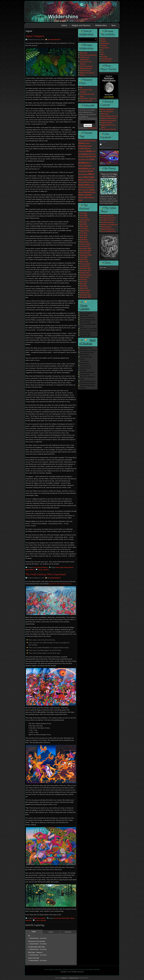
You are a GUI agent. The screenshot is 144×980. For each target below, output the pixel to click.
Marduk (80, 174)
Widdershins (63, 16)
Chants (81, 143)
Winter (93, 192)
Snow (80, 187)
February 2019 (85, 244)
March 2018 (84, 262)
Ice (91, 166)
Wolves (92, 197)
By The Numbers (107, 111)
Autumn (81, 140)
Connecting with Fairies (86, 358)
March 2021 (84, 226)
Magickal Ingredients (108, 120)
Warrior (80, 192)
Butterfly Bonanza (107, 229)
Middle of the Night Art (109, 224)
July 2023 (83, 213)
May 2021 (83, 222)
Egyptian (84, 154)
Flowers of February (87, 317)
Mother (80, 177)
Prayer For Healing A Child (87, 378)
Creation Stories (84, 148)
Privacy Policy (106, 61)
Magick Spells (102, 142)
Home (64, 25)
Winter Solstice (85, 195)
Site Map (104, 56)
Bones (94, 141)
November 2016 (85, 297)
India (57, 568)
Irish (90, 169)
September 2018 (86, 255)
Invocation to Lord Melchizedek (86, 353)
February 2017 (85, 290)
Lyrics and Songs (86, 66)
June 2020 (83, 228)
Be (29, 936)
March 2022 (84, 315)
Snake (92, 185)
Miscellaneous (85, 70)
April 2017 (83, 286)
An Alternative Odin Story (36, 947)
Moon (91, 174)
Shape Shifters (29, 570)
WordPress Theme (73, 977)
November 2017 (85, 270)
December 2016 (85, 295)
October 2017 (85, 273)
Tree (83, 190)
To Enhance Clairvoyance (84, 362)
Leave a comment (43, 570)
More (103, 54)
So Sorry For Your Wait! (88, 328)
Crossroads (81, 152)
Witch (87, 197)
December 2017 (85, 268)
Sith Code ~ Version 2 (35, 952)
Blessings (83, 53)
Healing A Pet (85, 374)
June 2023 (83, 215)
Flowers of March (86, 313)
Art (102, 50)
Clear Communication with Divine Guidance (88, 382)
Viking (92, 189)
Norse (80, 179)
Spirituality (105, 43)
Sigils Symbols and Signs (108, 126)
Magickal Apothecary (108, 118)
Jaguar (61, 568)
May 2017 (83, 284)
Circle (89, 146)
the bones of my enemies (36, 941)
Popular (51, 932)
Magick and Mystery (81, 25)
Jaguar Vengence (34, 36)
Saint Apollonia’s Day (87, 320)
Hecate (87, 165)
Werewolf (87, 192)
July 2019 (83, 233)
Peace (89, 180)
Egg (79, 154)
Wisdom (81, 197)
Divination (104, 114)
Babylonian (88, 141)
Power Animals (68, 568)
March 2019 (84, 242)
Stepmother (90, 187)
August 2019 (84, 231)
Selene (92, 182)
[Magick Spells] (100, 145)
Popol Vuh (28, 920)
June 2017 (83, 281)
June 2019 (83, 235)
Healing (81, 166)
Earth (94, 151)
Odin (85, 180)
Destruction (57, 918)
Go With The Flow (107, 220)
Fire (94, 154)
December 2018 (85, 248)
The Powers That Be (108, 129)
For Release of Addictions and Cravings (85, 368)
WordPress (64, 977)
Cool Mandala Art (107, 216)
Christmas (82, 146)
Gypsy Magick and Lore (109, 116)
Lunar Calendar (109, 97)
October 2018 (85, 253)
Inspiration (105, 48)
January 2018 (85, 266)
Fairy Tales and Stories (40, 568)
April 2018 (83, 259)
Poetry (82, 75)
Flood (63, 918)
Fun (102, 52)
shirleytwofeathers (55, 40)
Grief (89, 163)
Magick (91, 171)
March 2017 (84, 288)
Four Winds (81, 160)
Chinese (87, 143)
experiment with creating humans (60, 584)
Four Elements (90, 156)
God (92, 159)
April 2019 (83, 239)
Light (93, 169)
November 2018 (85, 250)
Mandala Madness (107, 222)
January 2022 (85, 220)
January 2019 (85, 246)
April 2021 (83, 224)
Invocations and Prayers (86, 63)
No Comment (43, 938)
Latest (34, 932)
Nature (86, 177)
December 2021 (85, 335)
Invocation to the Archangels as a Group (88, 349)
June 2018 (83, 257)
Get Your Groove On (108, 218)
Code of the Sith (33, 958)
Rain (82, 182)
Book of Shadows (87, 342)
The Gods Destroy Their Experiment (45, 574)
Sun (79, 190)
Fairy (90, 154)
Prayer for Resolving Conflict (87, 386)
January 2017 (85, 292)
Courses (82, 969)
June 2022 (83, 217)
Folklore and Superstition (84, 58)
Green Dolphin (106, 227)
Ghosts (87, 160)
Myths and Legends (39, 918)
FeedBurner (92, 128)
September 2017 (86, 275)
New (113, 25)
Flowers (81, 157)
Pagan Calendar (84, 307)
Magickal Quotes (86, 68)
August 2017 (84, 277)
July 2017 (83, 279)
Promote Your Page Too (105, 147)
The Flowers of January (88, 331)
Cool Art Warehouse (108, 231)
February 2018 (85, 264)
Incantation (83, 168)
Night (92, 177)
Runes (87, 182)
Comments (68, 932)
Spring (84, 187)
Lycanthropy (82, 171)
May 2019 (83, 237)
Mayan (72, 918)
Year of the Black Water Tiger (88, 325)
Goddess (83, 163)
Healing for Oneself (87, 372)
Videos (87, 190)
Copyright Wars (106, 59)
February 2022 (85, 322)
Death (89, 151)
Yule (80, 200)
